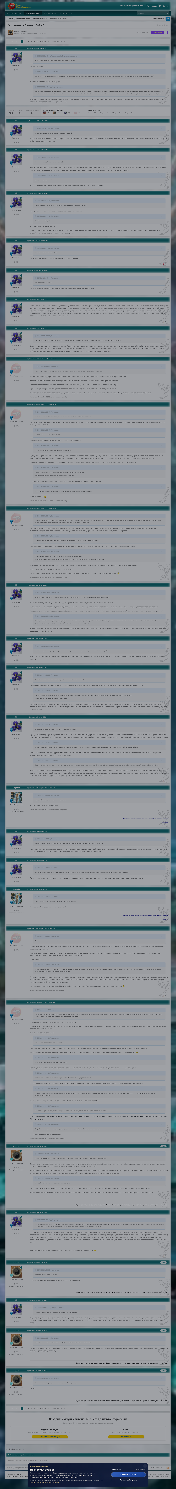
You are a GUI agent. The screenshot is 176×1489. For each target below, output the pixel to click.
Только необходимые (128, 1480)
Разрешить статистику (129, 1474)
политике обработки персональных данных (44, 1482)
